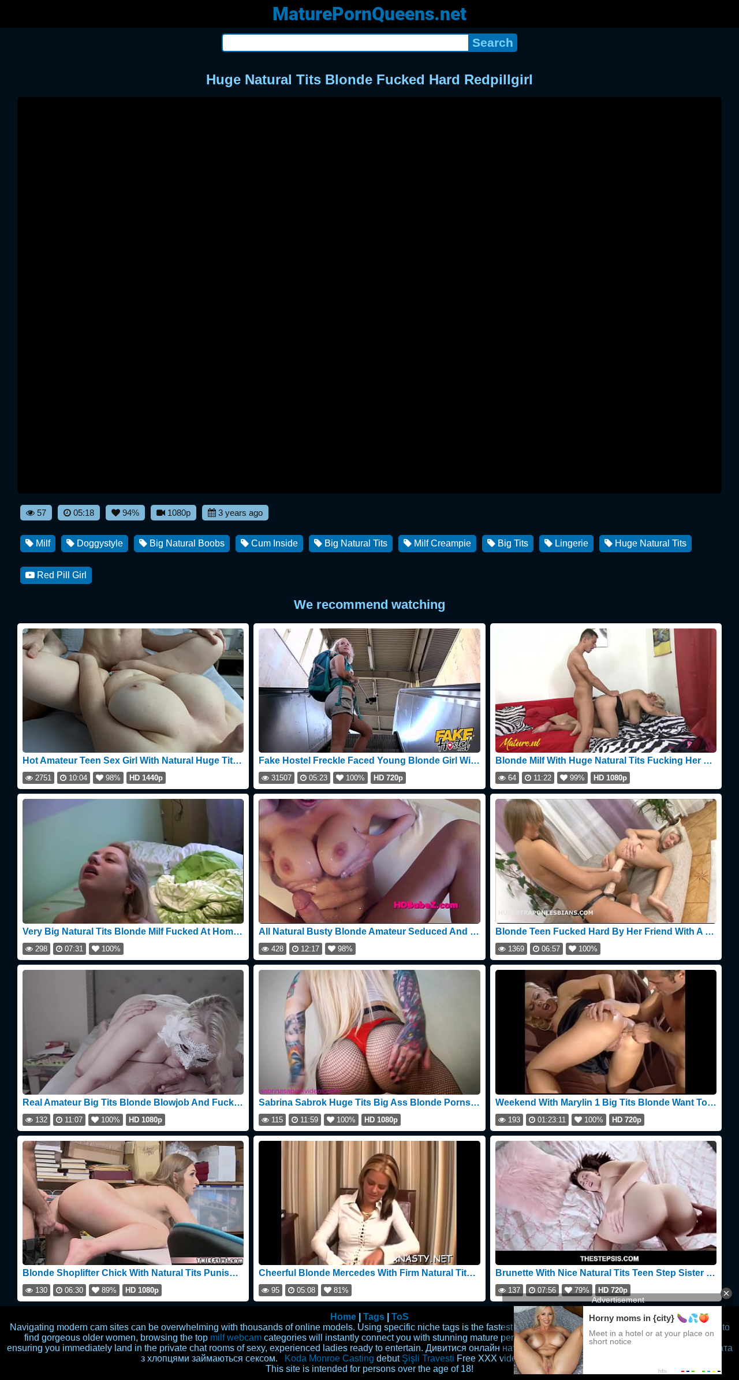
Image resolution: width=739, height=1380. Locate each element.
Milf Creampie (441, 543)
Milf (41, 543)
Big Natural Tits (354, 543)
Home (343, 1317)
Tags (374, 1317)
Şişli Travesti (428, 1358)
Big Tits (511, 543)
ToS (400, 1317)
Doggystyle (98, 543)
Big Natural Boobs (186, 543)
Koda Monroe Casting (329, 1358)
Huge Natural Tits (649, 543)
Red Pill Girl (61, 575)
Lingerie (570, 543)
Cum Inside (273, 543)
